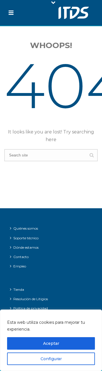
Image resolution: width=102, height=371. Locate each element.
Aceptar (51, 343)
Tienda (18, 289)
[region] (51, 340)
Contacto (21, 257)
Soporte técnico (26, 238)
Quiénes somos (25, 228)
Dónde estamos (26, 247)
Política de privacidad (30, 308)
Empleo (19, 266)
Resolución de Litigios (30, 299)
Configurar (51, 358)
